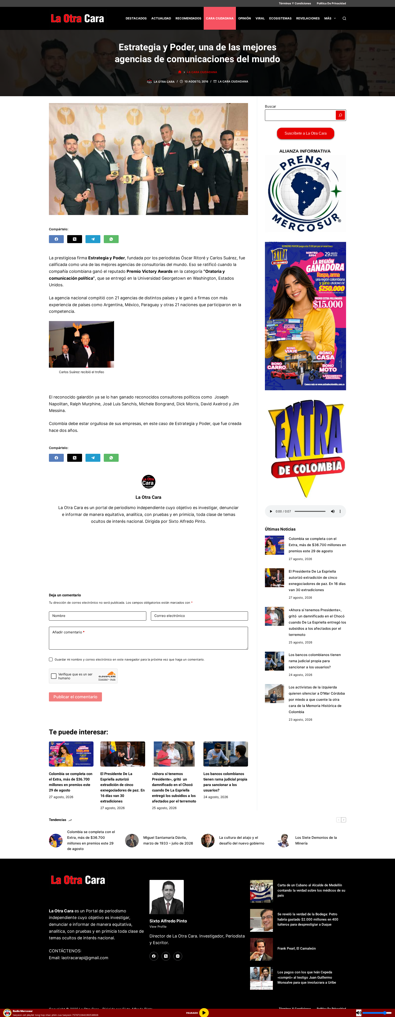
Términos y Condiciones (295, 3)
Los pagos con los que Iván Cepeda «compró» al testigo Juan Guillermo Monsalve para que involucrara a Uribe (307, 977)
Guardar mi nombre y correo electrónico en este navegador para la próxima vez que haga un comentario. (130, 659)
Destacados (136, 18)
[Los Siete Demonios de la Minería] (284, 840)
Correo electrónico (169, 615)
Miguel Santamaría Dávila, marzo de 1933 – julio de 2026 (168, 840)
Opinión (244, 18)
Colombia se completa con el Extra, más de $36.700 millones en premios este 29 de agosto (317, 545)
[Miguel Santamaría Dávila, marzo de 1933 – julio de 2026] (132, 840)
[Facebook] (56, 239)
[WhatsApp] (111, 239)
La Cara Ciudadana (233, 81)
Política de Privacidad (331, 3)
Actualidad (161, 18)
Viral (260, 18)
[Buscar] (344, 18)
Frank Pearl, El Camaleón (297, 948)
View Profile (158, 926)
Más (327, 18)
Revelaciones (308, 18)
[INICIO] (179, 72)
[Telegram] (92, 239)
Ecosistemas (280, 18)
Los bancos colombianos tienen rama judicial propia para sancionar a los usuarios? (315, 661)
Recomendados (188, 18)
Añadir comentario (68, 632)
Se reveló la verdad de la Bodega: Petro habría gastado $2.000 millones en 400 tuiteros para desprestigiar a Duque (308, 919)
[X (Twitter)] (74, 239)
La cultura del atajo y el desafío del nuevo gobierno (241, 840)
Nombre (58, 615)
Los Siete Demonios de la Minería (316, 840)
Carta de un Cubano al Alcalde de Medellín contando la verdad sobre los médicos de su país (311, 890)
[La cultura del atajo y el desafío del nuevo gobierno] (208, 840)
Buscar (270, 106)
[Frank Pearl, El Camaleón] (261, 949)
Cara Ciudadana (220, 18)
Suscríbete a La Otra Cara (306, 133)
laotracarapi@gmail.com (84, 957)
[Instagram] (177, 956)
